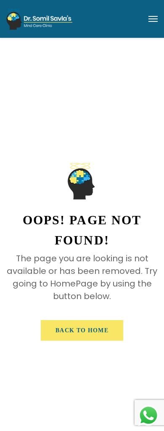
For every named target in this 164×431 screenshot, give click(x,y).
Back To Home (82, 330)
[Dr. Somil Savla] (39, 19)
